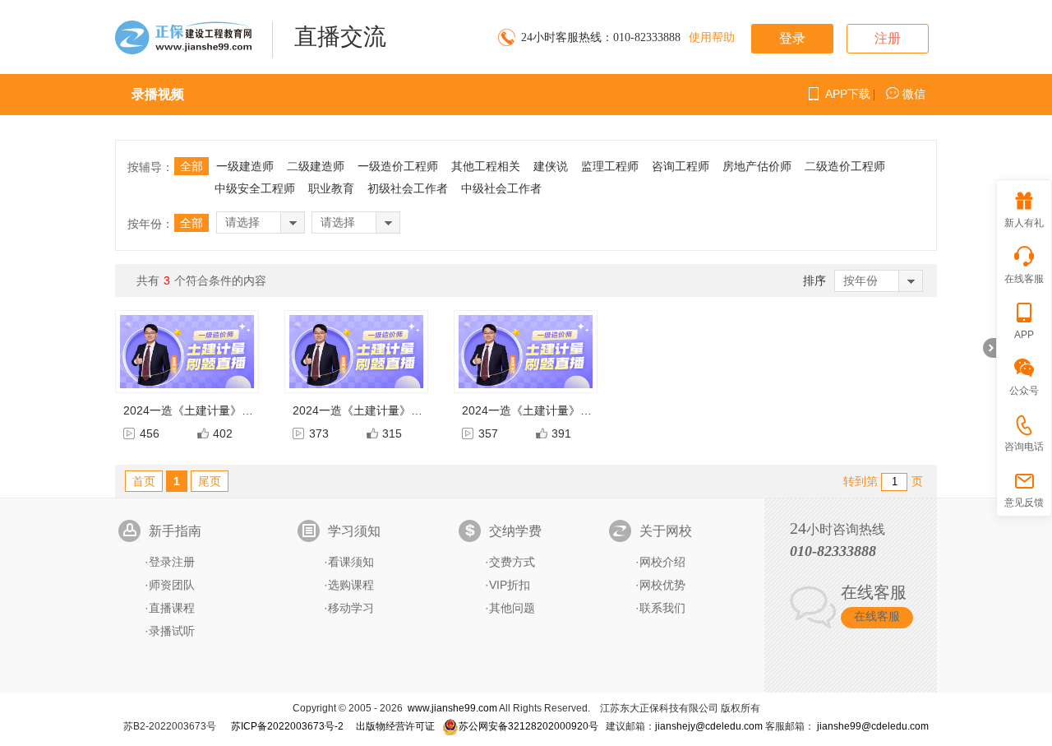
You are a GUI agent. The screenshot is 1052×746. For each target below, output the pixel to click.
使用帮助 (712, 37)
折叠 (989, 348)
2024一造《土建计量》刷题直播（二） (392, 410)
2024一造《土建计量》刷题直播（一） (561, 410)
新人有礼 (1024, 223)
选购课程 (351, 584)
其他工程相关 (485, 166)
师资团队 (172, 584)
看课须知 (351, 561)
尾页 (209, 481)
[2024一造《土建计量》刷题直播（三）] (187, 351)
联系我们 (662, 607)
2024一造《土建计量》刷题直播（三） (222, 410)
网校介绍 (662, 561)
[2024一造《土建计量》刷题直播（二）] (356, 351)
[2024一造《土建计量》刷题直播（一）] (526, 351)
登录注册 (172, 561)
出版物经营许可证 (395, 726)
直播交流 (340, 36)
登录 (792, 38)
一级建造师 (245, 166)
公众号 (1024, 390)
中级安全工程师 (255, 188)
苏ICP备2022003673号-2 (287, 726)
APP (1024, 335)
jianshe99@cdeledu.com (873, 726)
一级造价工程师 (398, 166)
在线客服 (877, 616)
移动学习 (351, 607)
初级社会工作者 (407, 188)
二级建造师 (315, 166)
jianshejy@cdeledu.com (710, 726)
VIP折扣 (509, 584)
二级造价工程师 (845, 166)
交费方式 (512, 561)
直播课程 (172, 607)
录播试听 (172, 630)
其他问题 (512, 607)
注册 (887, 38)
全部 (191, 166)
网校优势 (662, 584)
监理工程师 (610, 166)
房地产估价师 (756, 166)
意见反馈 (1024, 502)
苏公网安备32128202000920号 (528, 726)
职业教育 (331, 188)
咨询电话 (1024, 446)
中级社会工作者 (501, 188)
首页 (143, 481)
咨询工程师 (680, 166)
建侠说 (550, 166)
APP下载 (847, 93)
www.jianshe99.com (452, 708)
